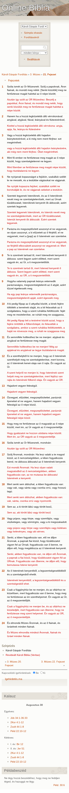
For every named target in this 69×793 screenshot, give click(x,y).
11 (3, 337)
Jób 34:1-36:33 (18, 718)
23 (3, 589)
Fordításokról (31, 37)
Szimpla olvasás (33, 32)
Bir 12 (20, 744)
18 (3, 484)
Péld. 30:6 (59, 785)
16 (3, 442)
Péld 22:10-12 (18, 731)
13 (3, 385)
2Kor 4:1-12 (17, 722)
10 (3, 303)
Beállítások (33, 59)
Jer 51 (20, 748)
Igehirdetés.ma (13, 678)
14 (3, 397)
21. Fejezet (49, 74)
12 (3, 356)
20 (3, 518)
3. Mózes (35, 74)
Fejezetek (13, 80)
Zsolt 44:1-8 (17, 726)
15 (3, 423)
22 (3, 570)
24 (3, 623)
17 (3, 454)
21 (3, 537)
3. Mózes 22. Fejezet (53, 661)
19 (3, 506)
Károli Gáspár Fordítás (14, 74)
